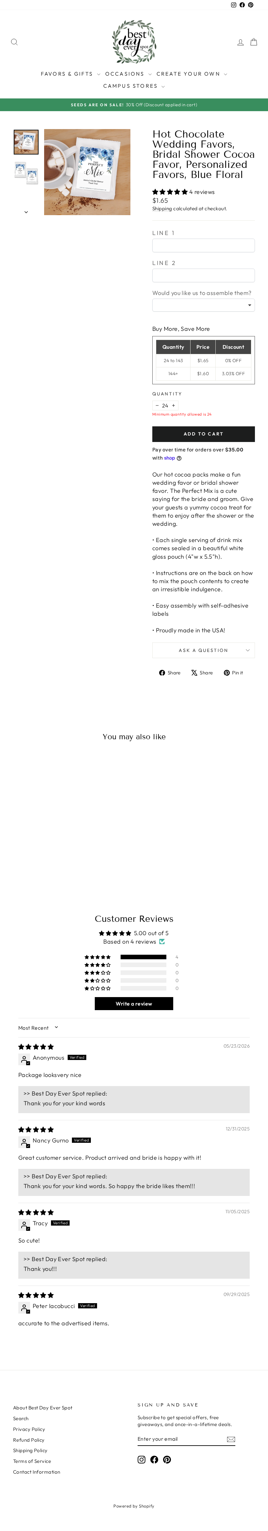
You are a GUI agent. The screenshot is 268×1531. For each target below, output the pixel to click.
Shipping (162, 208)
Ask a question (203, 650)
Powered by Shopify (133, 1506)
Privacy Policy (29, 1429)
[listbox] (203, 305)
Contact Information (36, 1472)
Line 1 (163, 233)
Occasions (126, 73)
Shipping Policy (30, 1450)
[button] (170, 192)
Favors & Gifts (68, 73)
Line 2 (164, 263)
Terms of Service (32, 1461)
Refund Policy (29, 1440)
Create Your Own (189, 73)
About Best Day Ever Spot (43, 1408)
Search (21, 1418)
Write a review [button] (134, 1003)
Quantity (167, 394)
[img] (36, 1047)
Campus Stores (131, 85)
